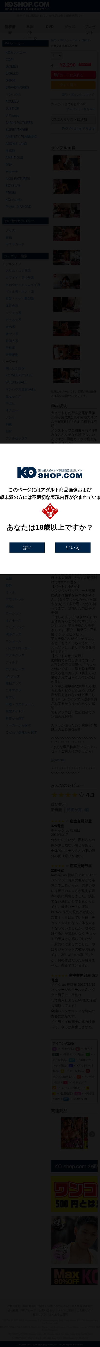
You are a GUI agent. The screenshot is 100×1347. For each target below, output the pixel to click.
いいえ (73, 547)
